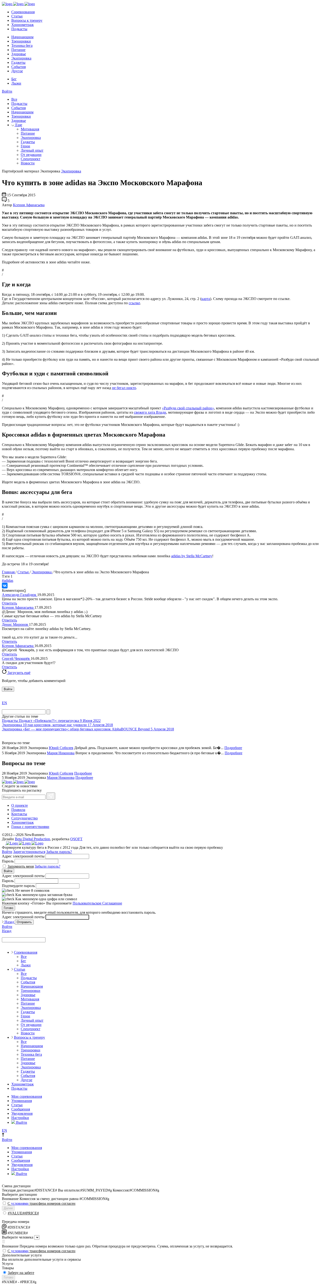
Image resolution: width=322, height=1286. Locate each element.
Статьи (17, 16)
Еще (18, 125)
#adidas (7, 581)
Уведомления (22, 1113)
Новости (28, 163)
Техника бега (22, 45)
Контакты (19, 814)
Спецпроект (30, 159)
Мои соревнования (26, 1096)
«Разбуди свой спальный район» (188, 408)
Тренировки (21, 41)
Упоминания (21, 1101)
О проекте (19, 805)
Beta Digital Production (32, 839)
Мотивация (30, 129)
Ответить (9, 603)
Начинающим (22, 37)
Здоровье (18, 54)
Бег (14, 79)
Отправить (24, 922)
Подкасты (19, 29)
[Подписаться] (50, 796)
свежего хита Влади (150, 412)
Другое (17, 71)
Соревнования (23, 12)
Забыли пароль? (59, 852)
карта (205, 299)
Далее (8, 1208)
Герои (25, 146)
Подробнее (233, 748)
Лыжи (16, 83)
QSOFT (76, 839)
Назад (9, 922)
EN (4, 703)
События (18, 67)
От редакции (31, 155)
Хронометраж (22, 25)
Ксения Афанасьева (29, 205)
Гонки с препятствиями (30, 827)
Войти (7, 91)
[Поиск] (48, 711)
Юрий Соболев (61, 748)
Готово (8, 908)
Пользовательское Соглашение (97, 903)
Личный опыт (32, 150)
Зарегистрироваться (29, 852)
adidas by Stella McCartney (191, 556)
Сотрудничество (24, 818)
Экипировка (21, 58)
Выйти (21, 1122)
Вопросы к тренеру (26, 20)
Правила (18, 810)
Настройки (20, 1118)
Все (14, 99)
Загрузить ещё (18, 673)
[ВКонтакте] (5, 585)
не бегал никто (124, 388)
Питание (18, 50)
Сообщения (20, 1109)
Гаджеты (18, 62)
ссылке (134, 303)
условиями (20, 1203)
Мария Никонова (60, 753)
